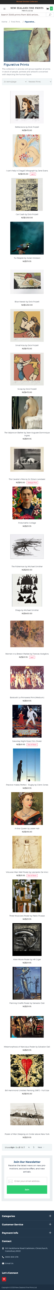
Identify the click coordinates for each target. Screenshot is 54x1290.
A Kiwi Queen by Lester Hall (27, 828)
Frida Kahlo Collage (27, 523)
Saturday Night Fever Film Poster (27, 741)
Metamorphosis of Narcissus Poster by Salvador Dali (27, 1047)
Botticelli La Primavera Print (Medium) (27, 697)
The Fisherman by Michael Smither (27, 566)
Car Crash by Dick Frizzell (27, 214)
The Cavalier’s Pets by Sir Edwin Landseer (27, 479)
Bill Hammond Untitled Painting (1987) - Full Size (27, 1090)
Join (27, 1189)
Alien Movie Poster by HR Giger (27, 959)
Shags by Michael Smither (27, 610)
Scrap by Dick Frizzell (27, 389)
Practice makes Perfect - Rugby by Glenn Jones (27, 785)
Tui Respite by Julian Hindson (27, 258)
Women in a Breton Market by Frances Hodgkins (27, 654)
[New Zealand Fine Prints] (27, 8)
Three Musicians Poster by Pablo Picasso (27, 916)
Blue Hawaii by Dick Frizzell (27, 302)
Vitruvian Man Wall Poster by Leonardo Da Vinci (27, 872)
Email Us (9, 1263)
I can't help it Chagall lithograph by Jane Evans (27, 171)
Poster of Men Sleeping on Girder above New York (27, 1134)
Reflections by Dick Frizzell (27, 127)
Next (40, 1147)
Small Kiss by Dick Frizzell (27, 345)
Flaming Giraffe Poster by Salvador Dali (27, 1003)
